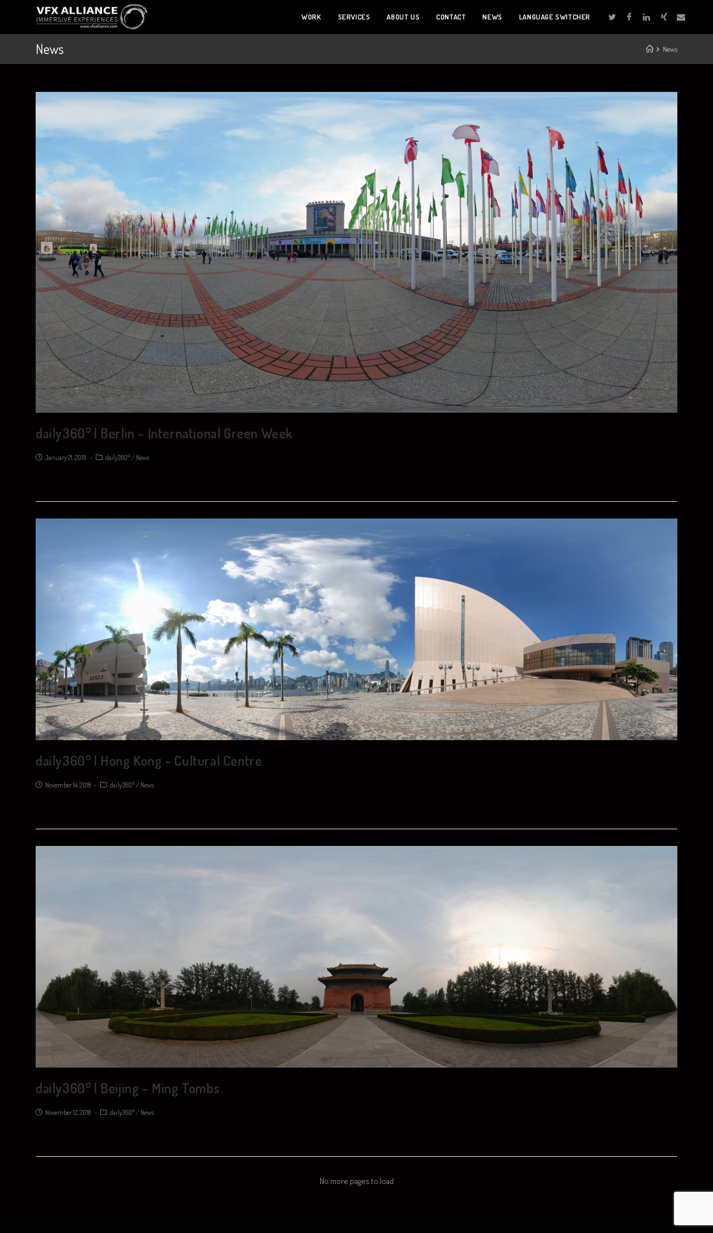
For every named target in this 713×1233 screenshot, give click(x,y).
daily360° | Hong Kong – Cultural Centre (149, 760)
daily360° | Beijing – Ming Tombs (127, 1088)
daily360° (117, 457)
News (142, 457)
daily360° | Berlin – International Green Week (164, 433)
